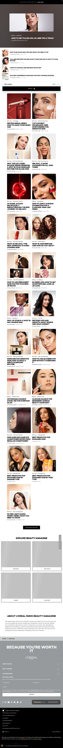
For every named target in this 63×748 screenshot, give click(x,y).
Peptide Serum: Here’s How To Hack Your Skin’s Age (19, 125)
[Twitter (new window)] (11, 702)
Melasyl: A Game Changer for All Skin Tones (42, 165)
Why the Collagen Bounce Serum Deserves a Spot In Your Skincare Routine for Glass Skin (18, 166)
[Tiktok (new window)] (21, 702)
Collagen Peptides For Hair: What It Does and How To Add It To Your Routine (34, 60)
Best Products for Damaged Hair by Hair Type (42, 477)
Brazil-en (7, 731)
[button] (60, 542)
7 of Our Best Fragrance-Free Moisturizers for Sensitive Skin (40, 126)
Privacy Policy (5, 718)
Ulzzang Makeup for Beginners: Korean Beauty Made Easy (42, 401)
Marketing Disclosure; (6, 691)
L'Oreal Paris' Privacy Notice (33, 691)
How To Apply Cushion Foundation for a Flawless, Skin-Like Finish (42, 206)
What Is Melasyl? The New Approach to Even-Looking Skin (18, 245)
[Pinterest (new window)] (14, 702)
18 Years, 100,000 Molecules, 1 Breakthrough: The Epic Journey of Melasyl (18, 206)
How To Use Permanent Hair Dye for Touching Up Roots (18, 284)
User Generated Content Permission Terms (11, 728)
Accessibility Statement (7, 720)
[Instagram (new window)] (5, 702)
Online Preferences (6, 723)
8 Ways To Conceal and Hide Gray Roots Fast (25, 68)
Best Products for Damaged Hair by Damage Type (16, 477)
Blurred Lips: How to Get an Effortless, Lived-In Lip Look (44, 284)
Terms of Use (5, 725)
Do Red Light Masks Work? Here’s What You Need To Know (18, 516)
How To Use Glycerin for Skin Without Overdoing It (44, 360)
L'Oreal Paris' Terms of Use (36, 689)
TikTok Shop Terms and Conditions (9, 712)
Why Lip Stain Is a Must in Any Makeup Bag (19, 321)
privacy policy (37, 739)
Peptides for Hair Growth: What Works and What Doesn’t (42, 322)
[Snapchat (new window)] (18, 702)
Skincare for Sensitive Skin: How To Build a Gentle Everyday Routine (18, 361)
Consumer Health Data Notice (8, 715)
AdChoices (24, 739)
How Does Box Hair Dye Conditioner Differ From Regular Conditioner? (18, 439)
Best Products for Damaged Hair (41, 438)
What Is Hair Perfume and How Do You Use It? (43, 244)
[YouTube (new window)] (9, 702)
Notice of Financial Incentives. (47, 691)
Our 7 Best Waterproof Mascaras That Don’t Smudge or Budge (32, 75)
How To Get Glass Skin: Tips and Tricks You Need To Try (29, 52)
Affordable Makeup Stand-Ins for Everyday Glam (18, 401)
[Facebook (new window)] (2, 702)
